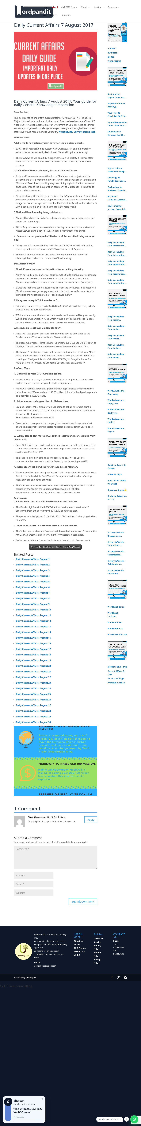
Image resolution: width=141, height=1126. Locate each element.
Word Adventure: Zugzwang (116, 392)
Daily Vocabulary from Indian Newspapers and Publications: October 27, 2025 (116, 347)
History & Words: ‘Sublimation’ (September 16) (116, 563)
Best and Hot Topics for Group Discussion (116, 96)
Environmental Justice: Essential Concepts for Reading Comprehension (116, 208)
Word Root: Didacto (117, 634)
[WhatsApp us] (134, 1119)
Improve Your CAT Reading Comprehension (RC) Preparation (116, 105)
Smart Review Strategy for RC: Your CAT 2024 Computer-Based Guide (116, 133)
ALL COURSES (49, 15)
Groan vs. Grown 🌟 (117, 490)
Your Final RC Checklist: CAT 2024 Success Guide (117, 115)
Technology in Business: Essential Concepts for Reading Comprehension (117, 189)
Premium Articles (116, 682)
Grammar (112, 7)
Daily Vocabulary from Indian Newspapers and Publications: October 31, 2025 (116, 318)
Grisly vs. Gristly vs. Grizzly (117, 498)
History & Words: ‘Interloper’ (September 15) (116, 572)
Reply (90, 819)
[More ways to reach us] (126, 1119)
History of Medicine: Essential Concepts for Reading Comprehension (117, 198)
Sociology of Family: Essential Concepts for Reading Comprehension (116, 179)
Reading (97, 7)
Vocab (84, 7)
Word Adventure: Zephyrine (116, 411)
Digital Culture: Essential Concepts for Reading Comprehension (117, 170)
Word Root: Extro (116, 607)
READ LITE (112, 52)
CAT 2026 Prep (68, 7)
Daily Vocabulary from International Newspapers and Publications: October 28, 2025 (117, 263)
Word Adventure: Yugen (116, 430)
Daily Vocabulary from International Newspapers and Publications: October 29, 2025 (117, 282)
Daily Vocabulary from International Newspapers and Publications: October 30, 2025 (117, 253)
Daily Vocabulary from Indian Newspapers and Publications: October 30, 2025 (116, 328)
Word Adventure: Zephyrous (116, 402)
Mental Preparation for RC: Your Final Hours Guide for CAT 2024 (117, 124)
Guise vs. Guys (115, 474)
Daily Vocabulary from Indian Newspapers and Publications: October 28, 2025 (116, 337)
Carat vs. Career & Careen (117, 467)
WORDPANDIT (114, 61)
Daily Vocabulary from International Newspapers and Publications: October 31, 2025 (117, 244)
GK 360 (111, 57)
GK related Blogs (116, 678)
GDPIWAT (112, 48)
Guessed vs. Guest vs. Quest (117, 482)
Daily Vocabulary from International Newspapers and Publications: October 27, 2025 (117, 272)
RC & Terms (80, 948)
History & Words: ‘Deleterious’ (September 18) (116, 544)
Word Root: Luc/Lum (113, 614)
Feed (55, 7)
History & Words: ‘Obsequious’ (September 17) (116, 534)
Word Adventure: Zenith (116, 421)
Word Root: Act (115, 628)
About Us (66, 15)
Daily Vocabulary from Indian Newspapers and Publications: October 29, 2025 (116, 356)
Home (46, 7)
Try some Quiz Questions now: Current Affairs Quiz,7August (55, 547)
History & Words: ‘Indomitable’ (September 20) (116, 553)
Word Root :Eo (114, 622)
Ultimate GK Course (117, 666)
